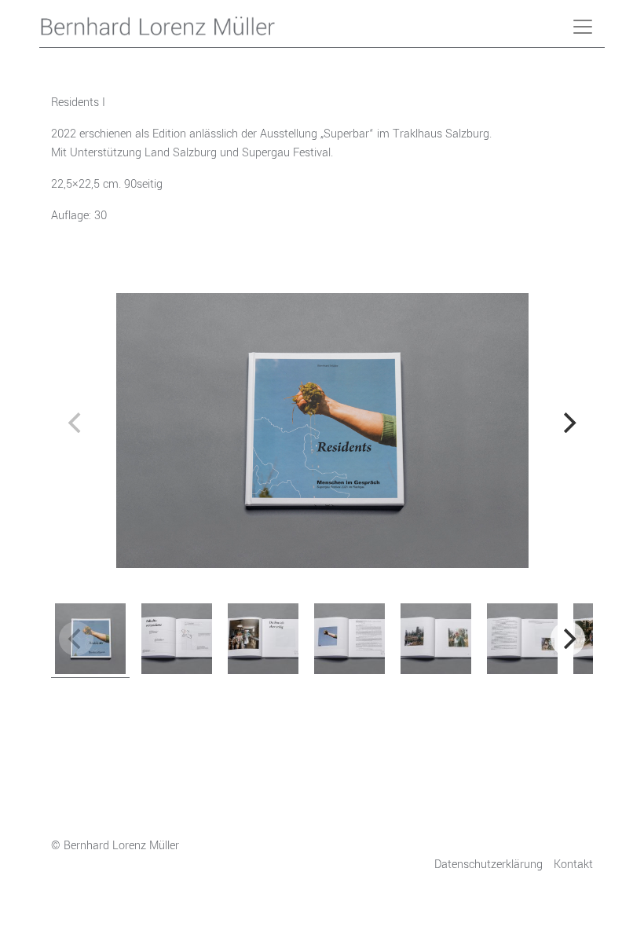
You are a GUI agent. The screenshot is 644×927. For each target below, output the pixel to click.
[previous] (76, 422)
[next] (568, 422)
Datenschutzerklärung (488, 864)
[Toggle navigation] (583, 26)
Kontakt (573, 864)
